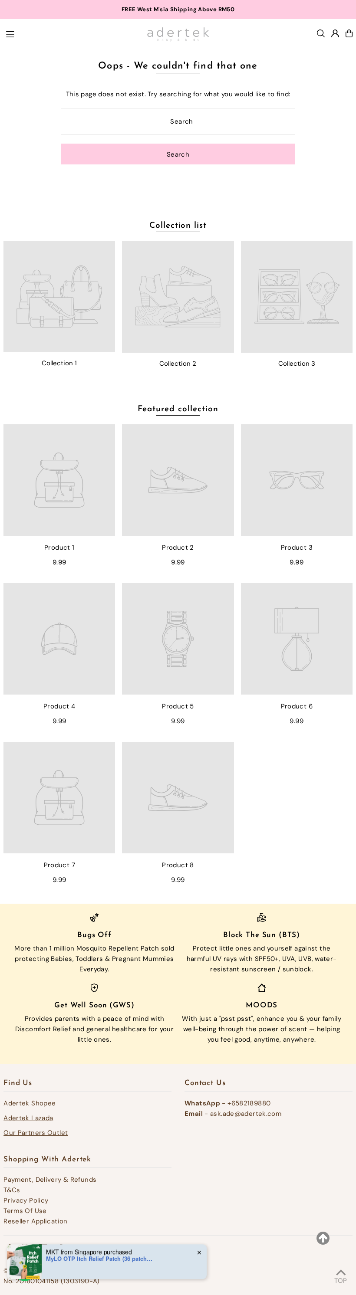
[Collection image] (59, 296)
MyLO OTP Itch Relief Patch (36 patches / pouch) (100, 1241)
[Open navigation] (71, 33)
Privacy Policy (25, 1200)
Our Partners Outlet (35, 1132)
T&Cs (11, 1190)
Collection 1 (59, 363)
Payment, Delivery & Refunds (49, 1179)
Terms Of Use (25, 1210)
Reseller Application (35, 1221)
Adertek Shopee (29, 1103)
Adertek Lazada (28, 1118)
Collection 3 (296, 363)
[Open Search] (321, 33)
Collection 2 (177, 363)
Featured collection (178, 409)
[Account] (335, 33)
